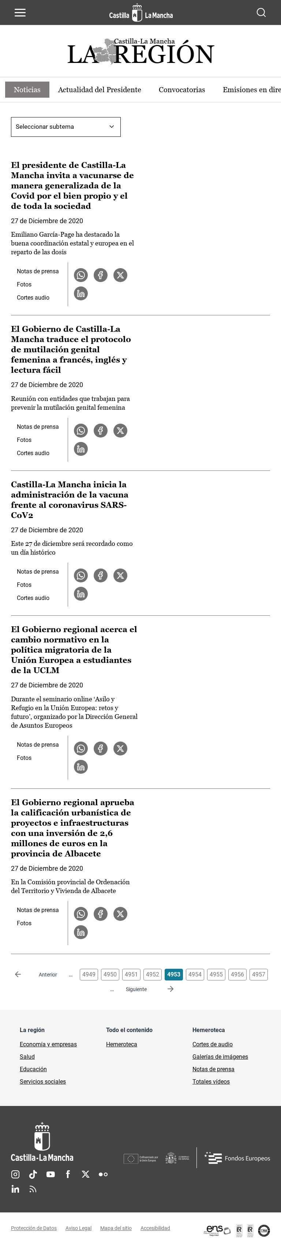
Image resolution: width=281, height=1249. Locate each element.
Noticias (27, 90)
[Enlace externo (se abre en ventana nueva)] (236, 1230)
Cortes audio (33, 297)
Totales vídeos (211, 1081)
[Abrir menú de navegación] (20, 12)
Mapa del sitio (116, 1228)
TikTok (33, 1174)
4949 (88, 974)
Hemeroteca (121, 1044)
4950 (110, 974)
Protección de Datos (34, 1228)
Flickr (103, 1174)
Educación (33, 1069)
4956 (237, 974)
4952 (152, 974)
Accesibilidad (155, 1228)
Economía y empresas (48, 1044)
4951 (131, 974)
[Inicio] (67, 1141)
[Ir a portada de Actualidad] (140, 53)
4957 (258, 974)
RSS (33, 1189)
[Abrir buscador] (261, 12)
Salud (27, 1056)
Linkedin (15, 1189)
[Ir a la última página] (164, 989)
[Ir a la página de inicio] (141, 12)
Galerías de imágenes (220, 1056)
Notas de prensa (38, 271)
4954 (195, 974)
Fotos (24, 284)
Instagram (15, 1174)
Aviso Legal (78, 1228)
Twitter (85, 1174)
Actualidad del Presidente (99, 90)
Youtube (50, 1174)
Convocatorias (182, 90)
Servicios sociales (43, 1081)
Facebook (68, 1174)
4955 (216, 974)
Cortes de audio (212, 1044)
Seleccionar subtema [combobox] (45, 126)
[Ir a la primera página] (24, 974)
